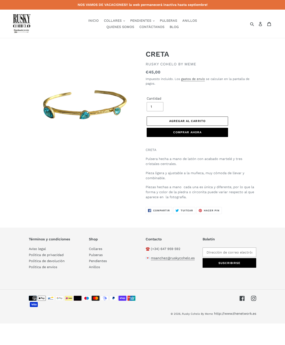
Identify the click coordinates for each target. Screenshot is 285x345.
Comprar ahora (187, 132)
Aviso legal (37, 249)
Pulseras (96, 255)
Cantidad (154, 98)
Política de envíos (43, 267)
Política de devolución (47, 261)
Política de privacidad (46, 255)
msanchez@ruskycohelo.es (173, 258)
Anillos (94, 267)
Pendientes (98, 261)
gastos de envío (193, 79)
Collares (95, 249)
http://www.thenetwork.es (235, 314)
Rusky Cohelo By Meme (197, 313)
